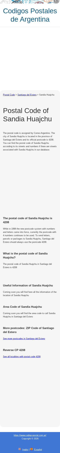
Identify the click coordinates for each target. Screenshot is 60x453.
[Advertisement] (30, 59)
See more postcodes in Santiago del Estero (24, 338)
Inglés (25, 449)
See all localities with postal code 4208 (21, 356)
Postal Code (9, 95)
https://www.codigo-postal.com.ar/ (30, 435)
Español (38, 449)
